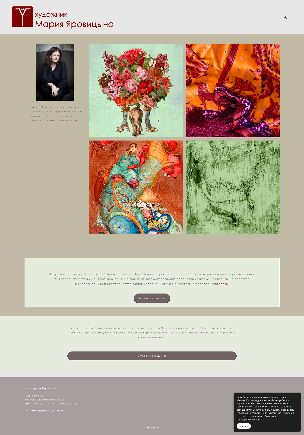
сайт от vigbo (152, 427)
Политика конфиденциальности (44, 410)
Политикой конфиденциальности (257, 418)
